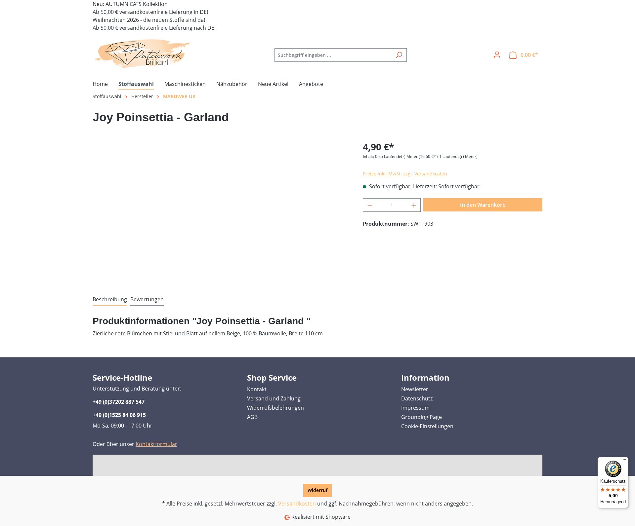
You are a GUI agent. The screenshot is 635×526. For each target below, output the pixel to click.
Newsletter (414, 389)
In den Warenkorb (483, 204)
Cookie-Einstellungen (427, 426)
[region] (221, 211)
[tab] (110, 300)
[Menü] (624, 461)
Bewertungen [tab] (147, 299)
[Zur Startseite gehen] (142, 53)
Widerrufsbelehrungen (275, 407)
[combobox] (333, 55)
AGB (252, 417)
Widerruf (317, 490)
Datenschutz (417, 398)
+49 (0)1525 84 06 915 (119, 415)
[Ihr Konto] (497, 54)
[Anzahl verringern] (370, 205)
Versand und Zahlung (274, 398)
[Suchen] (399, 55)
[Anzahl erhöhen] (414, 205)
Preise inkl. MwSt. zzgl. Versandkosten (405, 173)
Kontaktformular (156, 444)
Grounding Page (421, 417)
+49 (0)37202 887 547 (119, 401)
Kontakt (257, 389)
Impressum (415, 407)
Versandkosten (297, 503)
